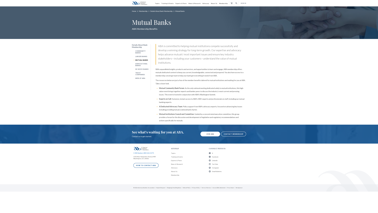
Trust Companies (140, 73)
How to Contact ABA (146, 165)
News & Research (177, 164)
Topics (173, 153)
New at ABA (140, 78)
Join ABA (210, 134)
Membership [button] (223, 3)
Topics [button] (157, 3)
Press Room (230, 187)
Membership (143, 11)
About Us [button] (214, 3)
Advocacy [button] (205, 3)
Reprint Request (160, 187)
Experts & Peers (176, 160)
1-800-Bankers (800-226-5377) (143, 153)
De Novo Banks (142, 69)
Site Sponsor (239, 187)
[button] (236, 3)
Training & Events (177, 157)
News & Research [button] (195, 3)
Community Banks (140, 52)
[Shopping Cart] (232, 3)
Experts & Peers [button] (181, 3)
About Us (174, 171)
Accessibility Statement (219, 187)
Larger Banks (141, 56)
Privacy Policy (196, 187)
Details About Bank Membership (161, 11)
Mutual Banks (141, 60)
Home (134, 11)
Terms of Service (206, 187)
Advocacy (174, 168)
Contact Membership (234, 134)
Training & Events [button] (167, 3)
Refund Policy (186, 187)
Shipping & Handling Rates (174, 187)
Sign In (243, 3)
